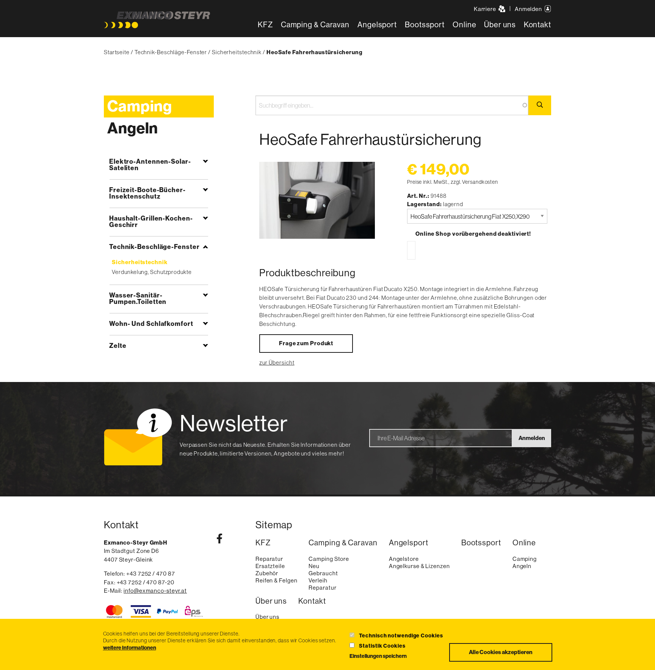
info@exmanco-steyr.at (155, 590)
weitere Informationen (129, 648)
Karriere (485, 9)
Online (464, 24)
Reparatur (269, 559)
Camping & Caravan (315, 24)
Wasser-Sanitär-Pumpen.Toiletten (137, 298)
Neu (314, 566)
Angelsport (377, 24)
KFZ (265, 24)
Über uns (500, 24)
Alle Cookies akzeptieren (501, 652)
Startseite (117, 52)
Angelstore (404, 559)
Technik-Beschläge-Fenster (171, 52)
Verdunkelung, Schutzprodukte (151, 272)
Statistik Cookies (382, 646)
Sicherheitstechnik (237, 52)
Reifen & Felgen (276, 580)
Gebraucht (323, 573)
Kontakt (537, 24)
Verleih (318, 580)
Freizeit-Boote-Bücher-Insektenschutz (147, 193)
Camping (139, 106)
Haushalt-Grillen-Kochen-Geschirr (151, 221)
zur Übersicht (277, 362)
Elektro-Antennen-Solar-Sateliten (150, 165)
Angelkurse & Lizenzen (419, 566)
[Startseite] (157, 20)
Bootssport (425, 24)
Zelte (118, 345)
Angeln (132, 128)
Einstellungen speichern (378, 656)
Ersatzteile (270, 566)
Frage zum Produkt (306, 343)
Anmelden (529, 9)
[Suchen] (539, 105)
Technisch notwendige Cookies (401, 635)
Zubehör (266, 573)
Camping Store (329, 559)
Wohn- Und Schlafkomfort (151, 323)
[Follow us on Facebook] (219, 540)
